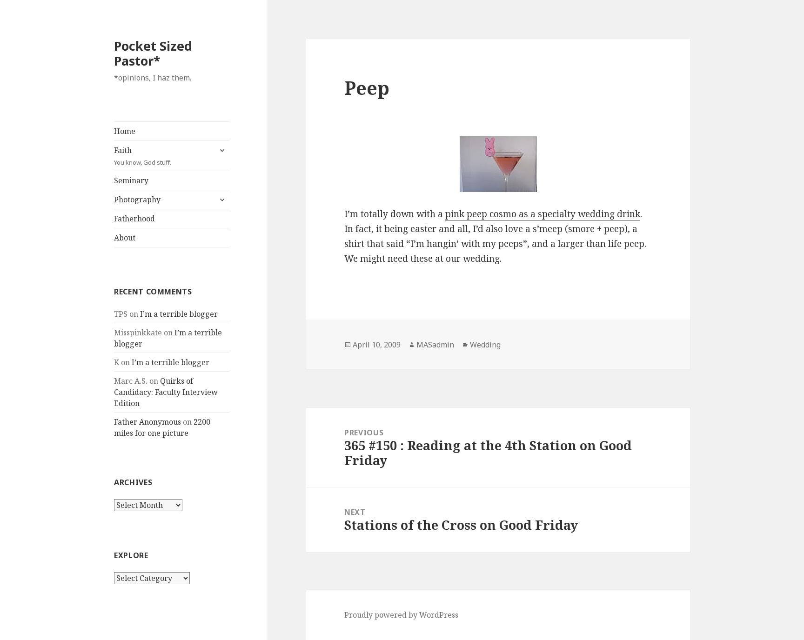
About (124, 238)
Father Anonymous (147, 422)
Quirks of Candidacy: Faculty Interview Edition (166, 392)
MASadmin (435, 345)
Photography (137, 199)
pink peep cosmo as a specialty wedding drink (542, 214)
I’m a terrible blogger (179, 314)
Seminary (131, 180)
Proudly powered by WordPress (401, 615)
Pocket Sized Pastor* (153, 53)
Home (124, 131)
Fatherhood (134, 218)
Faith (142, 156)
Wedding (485, 345)
